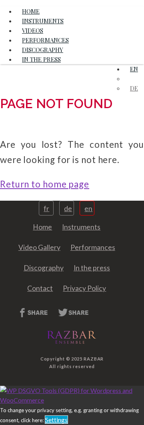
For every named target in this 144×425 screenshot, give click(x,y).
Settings (56, 419)
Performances (92, 247)
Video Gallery (39, 247)
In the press (41, 59)
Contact (40, 288)
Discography (44, 268)
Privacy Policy (84, 288)
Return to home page (44, 184)
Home (42, 227)
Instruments (81, 227)
